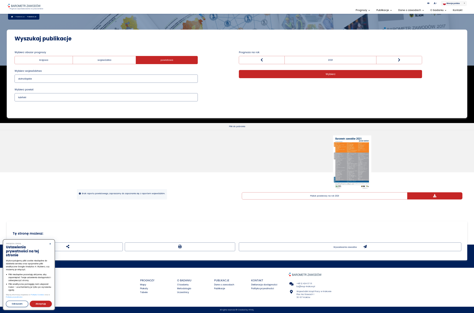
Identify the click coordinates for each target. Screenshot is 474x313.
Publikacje (20, 17)
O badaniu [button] (437, 10)
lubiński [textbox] (22, 97)
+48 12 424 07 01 (304, 283)
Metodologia (184, 288)
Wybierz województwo (28, 71)
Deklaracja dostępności (264, 284)
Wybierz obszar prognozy (30, 52)
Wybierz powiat (24, 89)
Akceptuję (41, 303)
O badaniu (183, 284)
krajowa (43, 60)
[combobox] (106, 79)
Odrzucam (17, 303)
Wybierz (330, 74)
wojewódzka (104, 60)
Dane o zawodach (224, 284)
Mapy (143, 284)
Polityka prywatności (262, 288)
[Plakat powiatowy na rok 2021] (352, 162)
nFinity (251, 310)
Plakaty (144, 288)
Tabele (144, 292)
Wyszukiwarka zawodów (345, 247)
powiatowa (167, 60)
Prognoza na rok (249, 52)
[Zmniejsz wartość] (262, 60)
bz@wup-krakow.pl (305, 286)
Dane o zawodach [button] (410, 10)
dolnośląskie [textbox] (25, 78)
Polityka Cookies (37, 295)
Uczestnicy (183, 292)
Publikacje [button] (383, 10)
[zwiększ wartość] (399, 60)
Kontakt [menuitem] (458, 10)
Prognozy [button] (362, 10)
